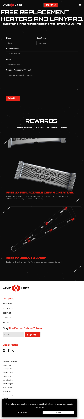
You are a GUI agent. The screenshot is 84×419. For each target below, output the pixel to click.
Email (8, 59)
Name (8, 38)
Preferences (22, 412)
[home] (12, 5)
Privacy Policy (39, 407)
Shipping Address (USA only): (18, 70)
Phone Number (12, 48)
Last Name (41, 38)
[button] (80, 5)
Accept (58, 412)
